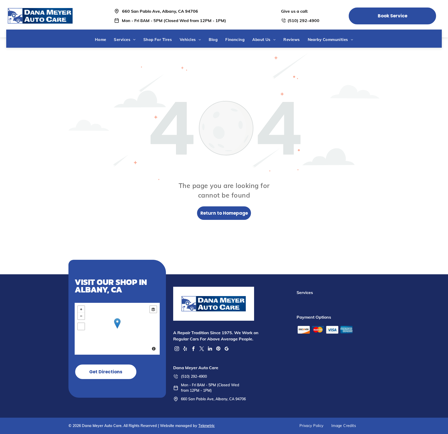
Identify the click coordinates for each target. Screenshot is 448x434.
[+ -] (117, 329)
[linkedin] (210, 349)
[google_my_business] (226, 349)
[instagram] (176, 349)
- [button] (81, 316)
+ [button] (81, 309)
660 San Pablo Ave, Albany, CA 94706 (160, 11)
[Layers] (153, 309)
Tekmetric (206, 425)
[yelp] (185, 349)
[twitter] (201, 349)
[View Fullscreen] (81, 326)
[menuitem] (100, 39)
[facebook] (193, 349)
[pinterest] (218, 349)
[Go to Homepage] (40, 10)
